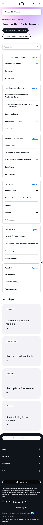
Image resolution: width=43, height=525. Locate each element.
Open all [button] (35, 57)
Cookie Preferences (8, 516)
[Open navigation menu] (3, 3)
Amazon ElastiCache (8, 19)
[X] (3, 502)
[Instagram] (13, 502)
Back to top (20, 508)
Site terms (12, 513)
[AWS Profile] (39, 4)
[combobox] (21, 47)
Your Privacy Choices (23, 513)
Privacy (4, 513)
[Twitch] (16, 502)
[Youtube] (19, 502)
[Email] (25, 502)
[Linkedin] (9, 502)
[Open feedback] (41, 262)
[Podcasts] (22, 502)
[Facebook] (6, 502)
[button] (13, 12)
